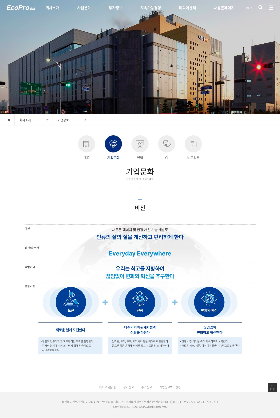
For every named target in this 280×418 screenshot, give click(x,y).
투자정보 (115, 7)
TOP (272, 389)
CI (166, 157)
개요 (87, 157)
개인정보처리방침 (170, 387)
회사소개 (52, 7)
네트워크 (193, 157)
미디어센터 (187, 7)
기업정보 (63, 120)
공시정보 (128, 387)
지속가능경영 (150, 7)
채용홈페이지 (224, 7)
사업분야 (84, 7)
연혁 (140, 157)
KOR (248, 8)
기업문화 (113, 157)
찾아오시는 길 (107, 387)
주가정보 (146, 387)
